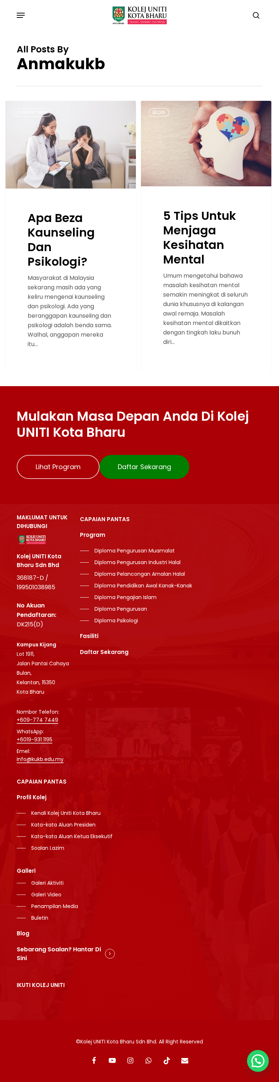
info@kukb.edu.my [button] (40, 759)
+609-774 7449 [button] (37, 720)
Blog (159, 112)
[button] (21, 15)
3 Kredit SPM (32, 112)
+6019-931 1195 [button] (34, 739)
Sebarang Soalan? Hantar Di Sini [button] (59, 953)
